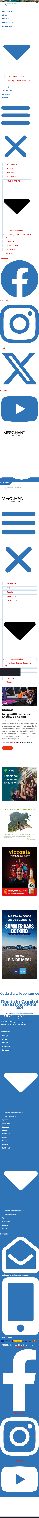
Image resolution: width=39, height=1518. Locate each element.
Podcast (6, 94)
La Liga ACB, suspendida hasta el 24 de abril (17, 715)
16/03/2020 (5, 742)
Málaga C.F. (7, 11)
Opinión (5, 87)
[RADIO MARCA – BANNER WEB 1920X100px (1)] (19, 1)
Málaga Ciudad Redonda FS (17, 82)
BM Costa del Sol (16, 76)
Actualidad (7, 91)
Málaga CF (6, 1036)
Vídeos (5, 98)
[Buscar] (4, 5)
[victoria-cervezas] (19, 871)
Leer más (7, 748)
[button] (15, 131)
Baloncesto (7, 22)
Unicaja (5, 19)
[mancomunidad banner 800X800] (19, 824)
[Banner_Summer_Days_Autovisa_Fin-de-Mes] (19, 944)
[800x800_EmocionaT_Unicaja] (19, 784)
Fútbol (5, 15)
